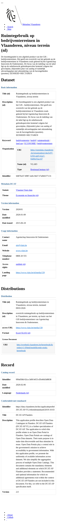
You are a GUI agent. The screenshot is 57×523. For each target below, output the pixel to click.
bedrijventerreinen (44, 143)
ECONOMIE (30, 143)
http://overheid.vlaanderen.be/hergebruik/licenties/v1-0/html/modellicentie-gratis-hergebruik (35, 348)
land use (19, 143)
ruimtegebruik (43, 140)
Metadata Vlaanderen (31, 24)
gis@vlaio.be (21, 245)
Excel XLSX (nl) (23, 333)
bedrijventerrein (22, 140)
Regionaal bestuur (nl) (39, 169)
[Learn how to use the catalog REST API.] (6, 520)
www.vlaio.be (22, 250)
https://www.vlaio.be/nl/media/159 (30, 272)
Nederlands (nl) (22, 393)
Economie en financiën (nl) (27, 195)
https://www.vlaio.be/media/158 (29, 328)
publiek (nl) (21, 264)
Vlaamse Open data (24, 190)
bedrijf (33, 140)
